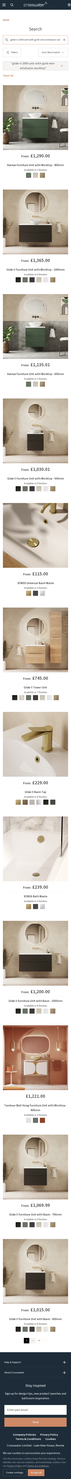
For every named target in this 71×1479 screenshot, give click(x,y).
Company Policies (24, 1435)
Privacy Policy (49, 1435)
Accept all (36, 1472)
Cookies (50, 1439)
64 (39, 1340)
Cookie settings (14, 1472)
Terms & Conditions (28, 1439)
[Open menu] (4, 5)
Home (6, 20)
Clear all (8, 76)
